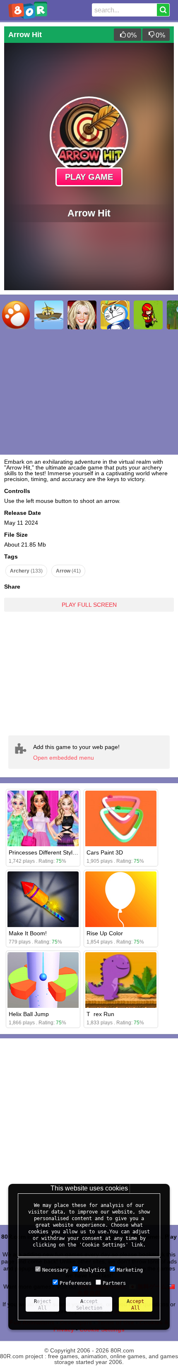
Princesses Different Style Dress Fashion (62, 852)
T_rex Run (100, 1014)
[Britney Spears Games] (81, 314)
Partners (114, 1283)
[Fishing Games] (48, 314)
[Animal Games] (15, 314)
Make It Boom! (28, 933)
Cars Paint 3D (105, 852)
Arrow (68, 571)
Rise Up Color (105, 933)
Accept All (135, 1304)
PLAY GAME (89, 176)
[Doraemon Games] (115, 314)
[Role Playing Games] (148, 314)
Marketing (130, 1270)
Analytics (92, 1270)
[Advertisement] (89, 667)
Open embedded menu (63, 757)
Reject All (42, 1304)
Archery (26, 571)
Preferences (75, 1283)
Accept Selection (89, 1304)
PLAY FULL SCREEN (89, 604)
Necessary (55, 1270)
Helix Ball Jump (29, 1014)
